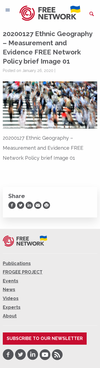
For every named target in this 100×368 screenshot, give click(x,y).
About (10, 316)
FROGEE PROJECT (22, 272)
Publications (17, 263)
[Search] (91, 14)
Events (10, 281)
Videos (11, 298)
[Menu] (8, 10)
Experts (12, 307)
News (9, 289)
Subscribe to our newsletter (45, 338)
